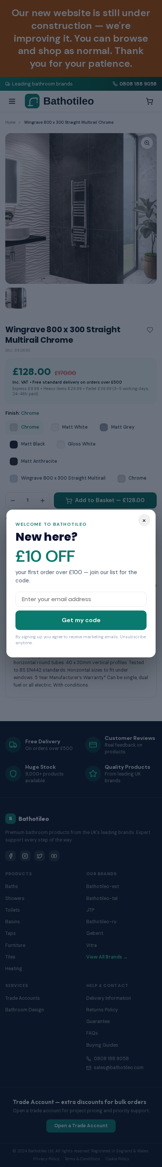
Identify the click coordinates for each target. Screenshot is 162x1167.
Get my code (81, 620)
